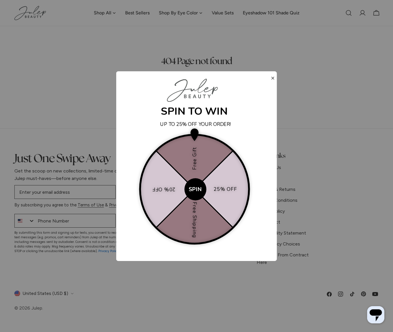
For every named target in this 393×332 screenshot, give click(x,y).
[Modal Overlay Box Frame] (196, 166)
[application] (375, 314)
